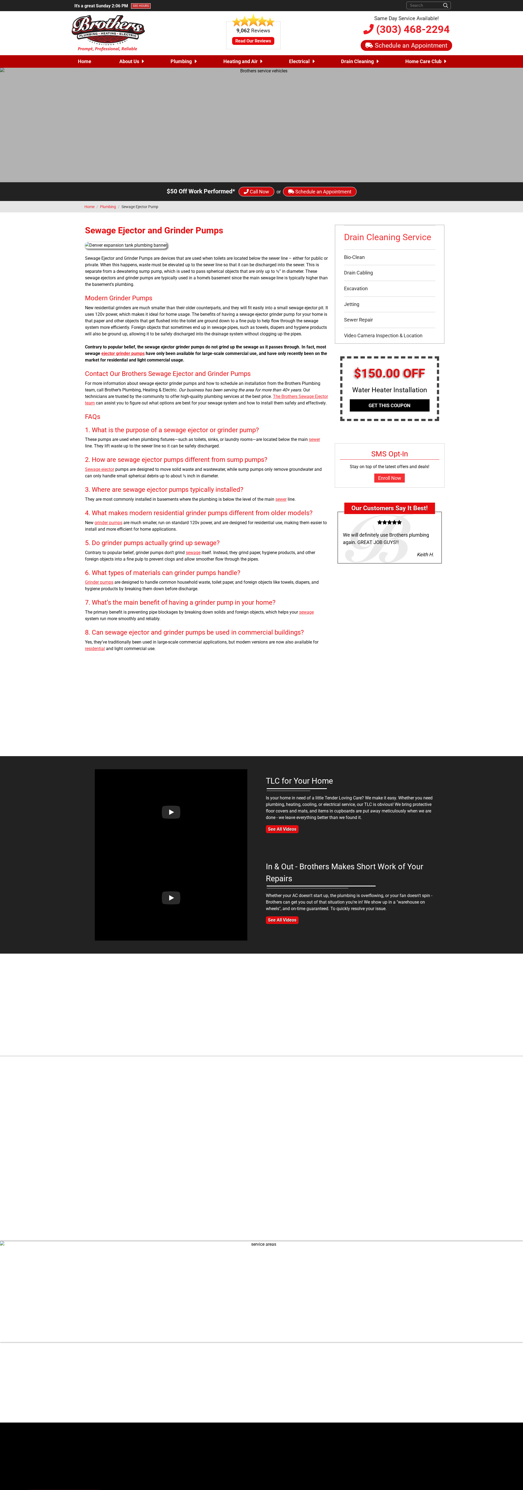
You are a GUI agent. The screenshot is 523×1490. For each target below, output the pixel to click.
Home (84, 61)
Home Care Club (423, 61)
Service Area (440, 1387)
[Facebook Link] (334, 1377)
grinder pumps (108, 522)
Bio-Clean (354, 257)
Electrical (299, 61)
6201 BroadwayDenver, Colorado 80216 (231, 1379)
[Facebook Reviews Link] (339, 1413)
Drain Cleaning (357, 61)
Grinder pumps (99, 582)
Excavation (356, 288)
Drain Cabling (358, 273)
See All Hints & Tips (261, 1221)
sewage (193, 552)
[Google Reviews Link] (357, 1413)
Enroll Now (389, 478)
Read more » (341, 1190)
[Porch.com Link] (366, 1413)
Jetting (351, 304)
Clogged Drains (265, 1145)
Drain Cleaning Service (387, 237)
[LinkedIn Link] (372, 1377)
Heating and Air (240, 61)
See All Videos (282, 829)
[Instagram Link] (353, 1377)
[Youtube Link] (362, 1377)
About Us (129, 61)
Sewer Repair (358, 320)
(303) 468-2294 (412, 29)
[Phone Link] (201, 1394)
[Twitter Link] (344, 1377)
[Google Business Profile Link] (201, 1379)
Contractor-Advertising (129, 1473)
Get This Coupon (390, 405)
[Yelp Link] (348, 1413)
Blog (447, 1374)
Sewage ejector (99, 469)
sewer (314, 439)
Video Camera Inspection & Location (383, 335)
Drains (288, 1145)
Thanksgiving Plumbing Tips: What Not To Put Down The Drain (284, 1171)
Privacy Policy (438, 1393)
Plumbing (181, 61)
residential (95, 648)
